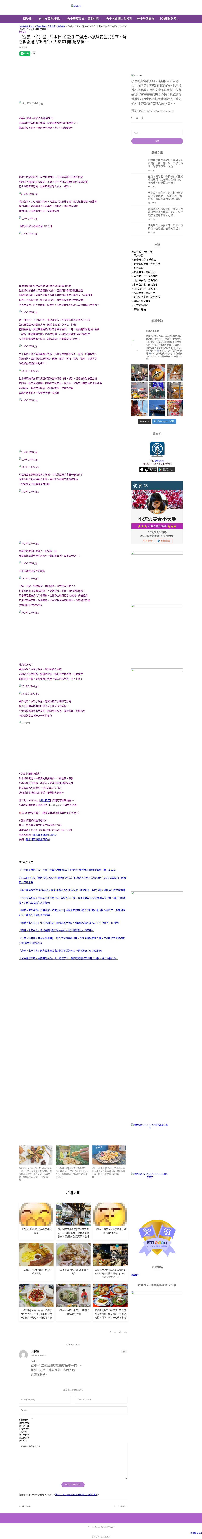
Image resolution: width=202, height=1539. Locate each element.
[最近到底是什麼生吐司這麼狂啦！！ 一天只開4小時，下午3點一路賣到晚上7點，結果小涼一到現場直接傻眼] (175, 390)
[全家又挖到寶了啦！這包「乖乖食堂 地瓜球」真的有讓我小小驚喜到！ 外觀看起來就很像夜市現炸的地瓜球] (175, 408)
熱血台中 (135, 1275)
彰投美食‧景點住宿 (144, 272)
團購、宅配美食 (142, 301)
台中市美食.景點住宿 (145, 259)
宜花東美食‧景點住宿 (146, 289)
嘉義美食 (22, 32)
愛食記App (159, 461)
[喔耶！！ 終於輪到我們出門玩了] (157, 390)
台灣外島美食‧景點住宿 (147, 297)
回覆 (123, 1352)
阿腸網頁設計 (196, 1533)
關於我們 (95, 1537)
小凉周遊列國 (168, 18)
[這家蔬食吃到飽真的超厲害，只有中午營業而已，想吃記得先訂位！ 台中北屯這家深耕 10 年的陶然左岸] (139, 372)
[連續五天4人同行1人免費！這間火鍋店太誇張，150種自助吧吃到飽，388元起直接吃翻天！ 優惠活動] (139, 390)
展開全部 (136, 252)
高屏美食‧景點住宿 (144, 293)
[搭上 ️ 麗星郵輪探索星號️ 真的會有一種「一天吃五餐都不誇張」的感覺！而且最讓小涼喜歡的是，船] (139, 408)
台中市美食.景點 (49, 18)
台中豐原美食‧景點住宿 (83, 18)
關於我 (27, 18)
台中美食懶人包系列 (119, 18)
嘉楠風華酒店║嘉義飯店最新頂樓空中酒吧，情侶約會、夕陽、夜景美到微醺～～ (110, 1273)
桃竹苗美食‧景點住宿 (146, 284)
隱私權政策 (105, 1537)
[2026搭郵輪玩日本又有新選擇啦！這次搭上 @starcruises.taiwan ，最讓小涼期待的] (157, 408)
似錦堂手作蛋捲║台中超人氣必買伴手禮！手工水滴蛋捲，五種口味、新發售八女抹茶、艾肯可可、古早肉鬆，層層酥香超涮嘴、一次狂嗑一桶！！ (35, 1174)
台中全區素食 (145, 18)
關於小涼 (138, 255)
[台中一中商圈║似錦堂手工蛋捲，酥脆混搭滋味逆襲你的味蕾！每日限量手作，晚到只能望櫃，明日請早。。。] (109, 1155)
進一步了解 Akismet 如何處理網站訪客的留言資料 (76, 1494)
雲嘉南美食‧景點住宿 (146, 276)
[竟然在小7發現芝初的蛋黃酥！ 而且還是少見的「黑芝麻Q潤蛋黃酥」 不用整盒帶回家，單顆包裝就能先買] (157, 372)
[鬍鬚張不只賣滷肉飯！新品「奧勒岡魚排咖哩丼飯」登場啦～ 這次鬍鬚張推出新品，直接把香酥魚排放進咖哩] (175, 372)
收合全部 (147, 252)
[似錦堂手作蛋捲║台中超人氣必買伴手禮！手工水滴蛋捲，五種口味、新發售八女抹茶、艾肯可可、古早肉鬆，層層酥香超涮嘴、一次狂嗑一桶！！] (36, 1155)
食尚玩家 (138, 268)
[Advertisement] (73, 79)
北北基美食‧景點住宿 (146, 280)
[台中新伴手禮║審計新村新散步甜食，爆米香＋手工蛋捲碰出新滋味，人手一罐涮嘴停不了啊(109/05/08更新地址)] (72, 1155)
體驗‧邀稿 (140, 309)
